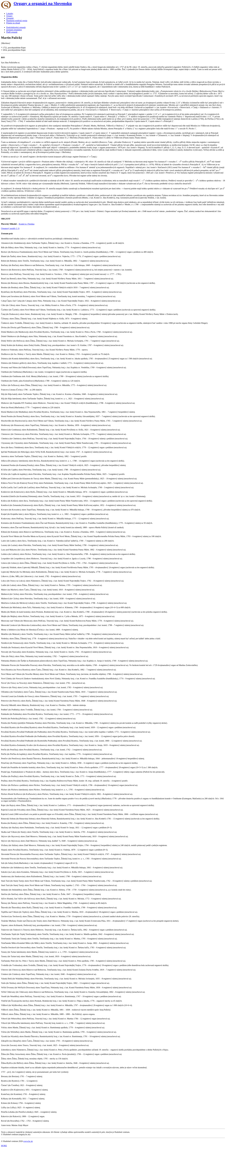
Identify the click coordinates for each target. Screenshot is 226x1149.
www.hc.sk (28, 1141)
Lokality (9, 13)
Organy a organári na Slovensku (43, 3)
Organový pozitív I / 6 (10, 228)
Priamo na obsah (13, 23)
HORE (4, 1146)
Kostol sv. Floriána (26, 224)
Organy (9, 16)
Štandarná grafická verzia (16, 20)
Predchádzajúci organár (16, 27)
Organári (10, 18)
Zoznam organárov (14, 30)
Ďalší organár (11, 32)
